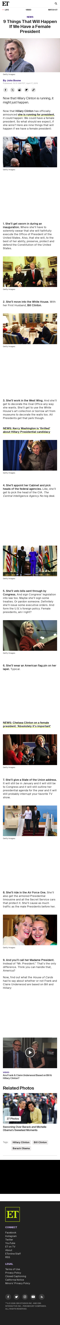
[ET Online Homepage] (6, 3)
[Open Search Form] (56, 3)
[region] (30, 1177)
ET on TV (10, 1247)
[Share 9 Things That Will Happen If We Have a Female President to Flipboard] (26, 90)
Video (28, 9)
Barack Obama (21, 1148)
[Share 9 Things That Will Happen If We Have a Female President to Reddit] (19, 90)
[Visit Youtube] (33, 1297)
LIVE (7, 9)
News (30, 17)
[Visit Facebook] (8, 1297)
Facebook (10, 1232)
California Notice (14, 1280)
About (8, 1250)
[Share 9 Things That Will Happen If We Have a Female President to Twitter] (12, 90)
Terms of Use (12, 1269)
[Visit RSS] (42, 1297)
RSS (7, 1257)
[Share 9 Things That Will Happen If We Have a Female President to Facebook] (5, 90)
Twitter (9, 1239)
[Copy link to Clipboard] (33, 90)
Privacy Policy (13, 1273)
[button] (30, 1052)
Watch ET (53, 9)
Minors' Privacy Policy (17, 1283)
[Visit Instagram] (25, 1297)
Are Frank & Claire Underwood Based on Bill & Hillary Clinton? (27, 1077)
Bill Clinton (40, 1142)
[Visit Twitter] (16, 1297)
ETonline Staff (13, 1254)
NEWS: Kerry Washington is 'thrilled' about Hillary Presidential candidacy (26, 430)
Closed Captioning (15, 1276)
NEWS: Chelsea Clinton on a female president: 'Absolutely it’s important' (27, 724)
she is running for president (36, 115)
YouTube (10, 1243)
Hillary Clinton (21, 1142)
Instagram (11, 1236)
